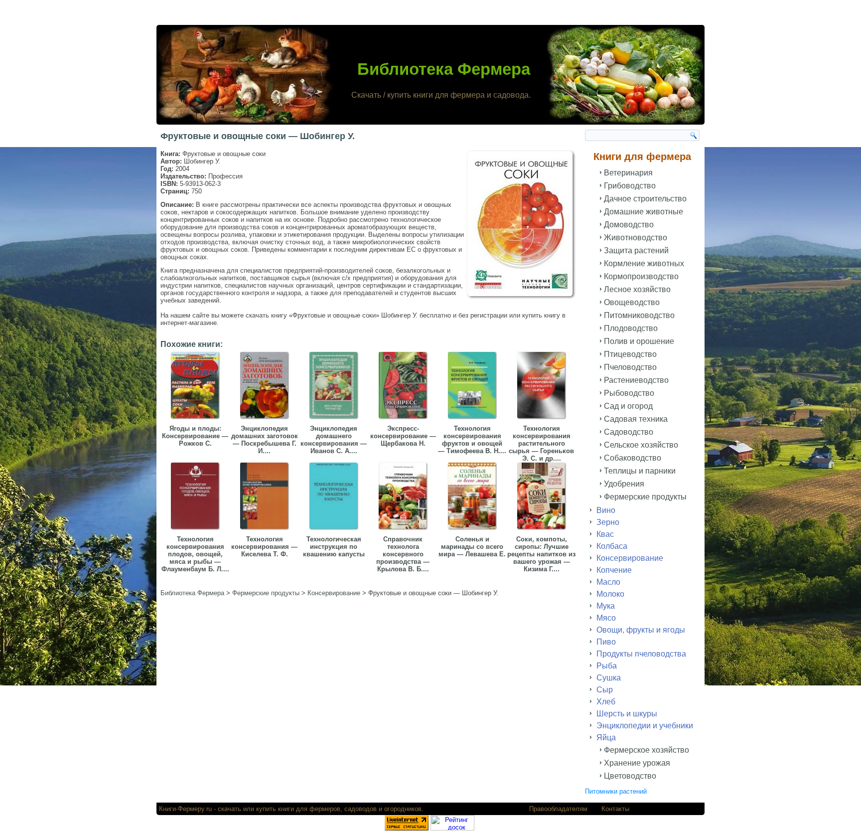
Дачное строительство (645, 198)
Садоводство (628, 432)
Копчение (614, 570)
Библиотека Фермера (443, 69)
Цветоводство (630, 776)
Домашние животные (643, 211)
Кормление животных (644, 263)
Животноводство (635, 237)
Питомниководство (639, 315)
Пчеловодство (630, 367)
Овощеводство (632, 302)
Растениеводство (636, 380)
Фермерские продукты (645, 497)
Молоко (610, 594)
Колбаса (611, 546)
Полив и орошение (639, 341)
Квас (605, 534)
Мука (605, 606)
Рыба (606, 666)
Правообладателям (558, 809)
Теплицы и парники (640, 471)
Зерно (607, 522)
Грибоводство (630, 185)
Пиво (606, 642)
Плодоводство (631, 328)
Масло (608, 582)
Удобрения (624, 484)
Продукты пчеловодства (641, 654)
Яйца (606, 737)
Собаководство (632, 458)
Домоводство (629, 224)
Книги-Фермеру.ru (185, 809)
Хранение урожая (637, 763)
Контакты (615, 809)
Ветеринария (628, 172)
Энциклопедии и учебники (644, 725)
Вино (605, 510)
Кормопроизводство (641, 276)
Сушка (608, 677)
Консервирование (629, 558)
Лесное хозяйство (637, 289)
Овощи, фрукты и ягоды (640, 630)
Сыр (604, 689)
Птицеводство (630, 354)
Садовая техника (636, 419)
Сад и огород (628, 406)
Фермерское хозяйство (646, 750)
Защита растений (636, 250)
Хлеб (605, 701)
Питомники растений (616, 791)
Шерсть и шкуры (626, 713)
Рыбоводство (629, 393)
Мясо (606, 618)
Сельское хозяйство (641, 445)
